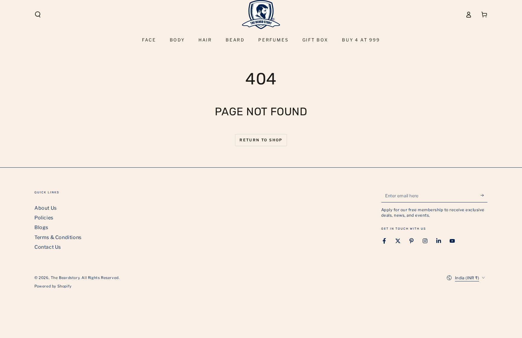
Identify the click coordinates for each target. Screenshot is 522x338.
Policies (43, 218)
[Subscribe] (484, 195)
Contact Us (47, 247)
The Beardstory (65, 277)
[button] (38, 14)
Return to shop (261, 140)
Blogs (41, 227)
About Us (45, 208)
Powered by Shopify (53, 286)
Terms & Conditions (58, 237)
